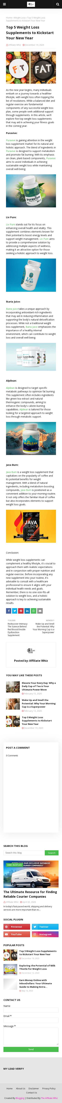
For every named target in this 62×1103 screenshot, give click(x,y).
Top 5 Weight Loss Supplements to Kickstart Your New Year (37, 721)
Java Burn (11, 472)
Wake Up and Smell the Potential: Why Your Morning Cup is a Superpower (39, 703)
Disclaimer (34, 1088)
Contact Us (31, 1092)
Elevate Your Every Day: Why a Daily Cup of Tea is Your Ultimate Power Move (39, 686)
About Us (20, 1088)
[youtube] (16, 934)
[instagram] (45, 934)
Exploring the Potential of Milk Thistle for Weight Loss (37, 967)
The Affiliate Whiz (49, 1098)
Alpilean (10, 387)
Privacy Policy (48, 1088)
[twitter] (45, 927)
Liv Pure (10, 224)
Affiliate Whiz (14, 44)
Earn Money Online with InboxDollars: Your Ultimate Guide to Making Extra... (35, 983)
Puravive (11, 140)
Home (9, 17)
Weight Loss (19, 17)
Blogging (20, 1098)
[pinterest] (16, 927)
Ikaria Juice (12, 308)
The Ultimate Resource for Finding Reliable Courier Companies (30, 894)
